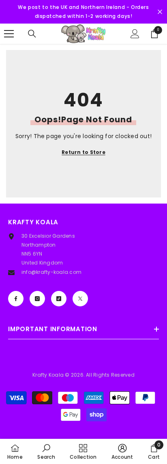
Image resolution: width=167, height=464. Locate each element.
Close (160, 12)
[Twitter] (80, 298)
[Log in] (135, 33)
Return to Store (83, 152)
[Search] (32, 34)
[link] (46, 451)
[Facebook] (16, 298)
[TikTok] (58, 298)
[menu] (9, 34)
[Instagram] (37, 298)
